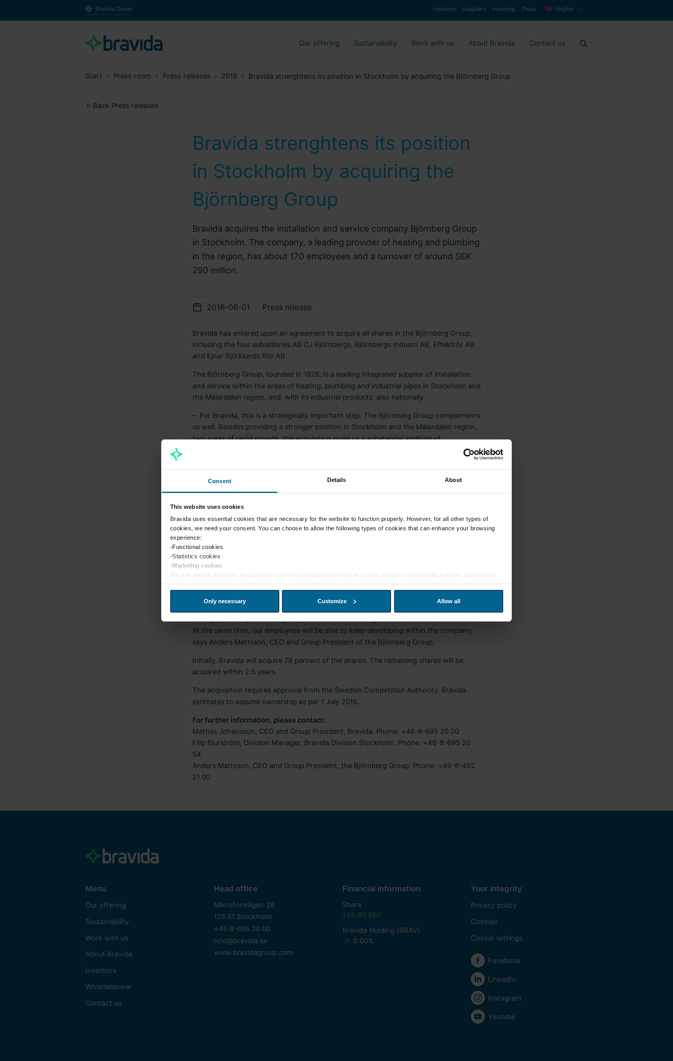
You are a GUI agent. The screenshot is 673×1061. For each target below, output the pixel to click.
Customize (332, 601)
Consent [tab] (219, 481)
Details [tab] (336, 479)
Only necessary (225, 601)
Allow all (448, 601)
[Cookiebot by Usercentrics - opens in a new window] (469, 454)
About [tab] (453, 479)
